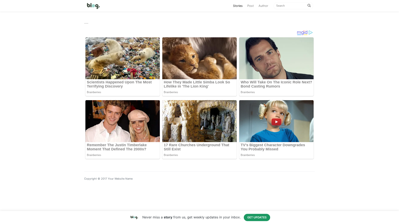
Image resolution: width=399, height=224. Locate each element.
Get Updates (257, 217)
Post (250, 5)
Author (263, 5)
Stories (239, 5)
